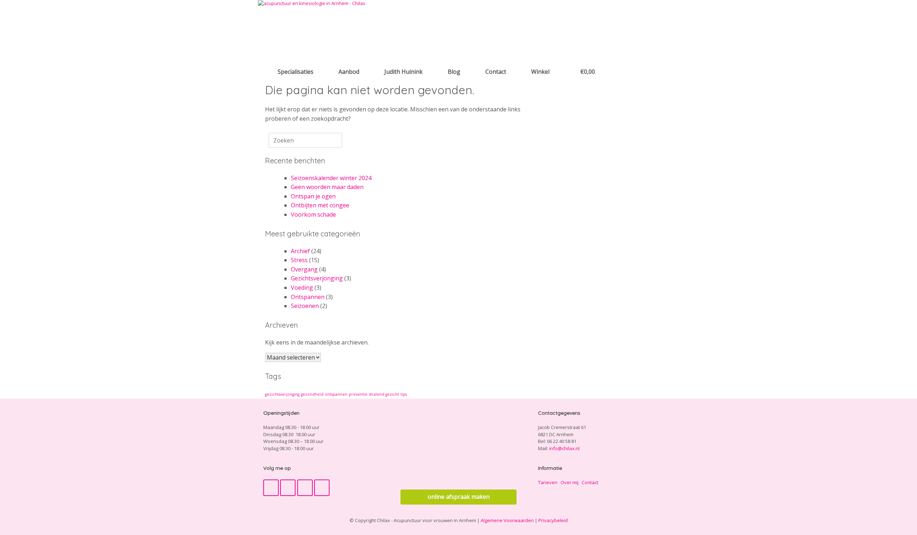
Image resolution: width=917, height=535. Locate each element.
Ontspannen (308, 297)
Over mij (569, 482)
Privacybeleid (553, 520)
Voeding (302, 287)
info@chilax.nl (564, 448)
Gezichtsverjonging (317, 278)
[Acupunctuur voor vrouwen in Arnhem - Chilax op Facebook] (271, 487)
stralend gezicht (384, 394)
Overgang (304, 269)
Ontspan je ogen (313, 196)
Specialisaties (295, 72)
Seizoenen (305, 306)
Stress (299, 260)
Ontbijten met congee (320, 205)
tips (403, 394)
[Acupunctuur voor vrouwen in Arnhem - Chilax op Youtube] (288, 487)
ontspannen (336, 394)
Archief (300, 251)
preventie (358, 394)
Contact (495, 72)
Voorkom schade (313, 214)
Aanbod (349, 72)
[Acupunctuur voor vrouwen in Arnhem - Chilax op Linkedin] (322, 487)
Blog (454, 72)
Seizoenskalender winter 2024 (331, 178)
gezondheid (312, 394)
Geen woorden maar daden (327, 187)
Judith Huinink (403, 72)
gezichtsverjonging (282, 394)
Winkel (540, 72)
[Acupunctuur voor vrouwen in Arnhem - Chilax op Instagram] (305, 487)
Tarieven (547, 482)
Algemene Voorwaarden (507, 520)
